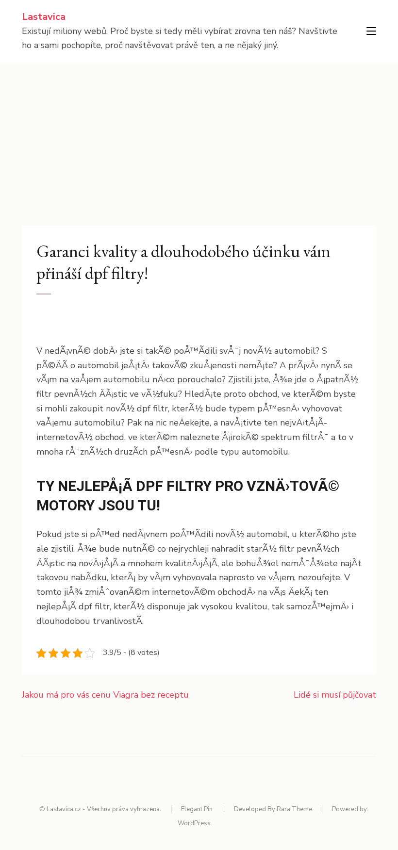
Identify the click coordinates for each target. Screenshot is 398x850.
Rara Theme (294, 809)
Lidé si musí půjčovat (335, 695)
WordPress (194, 823)
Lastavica (44, 16)
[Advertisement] (199, 135)
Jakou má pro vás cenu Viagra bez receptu (105, 695)
